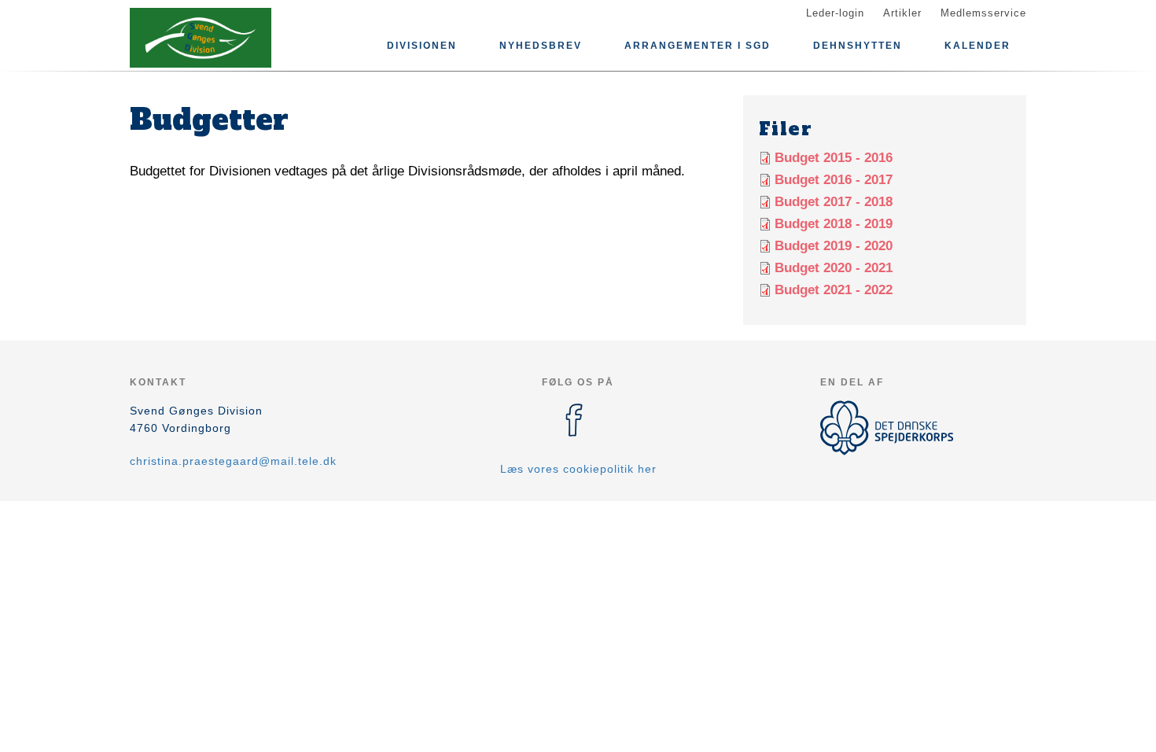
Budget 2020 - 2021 (834, 267)
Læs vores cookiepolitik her (578, 469)
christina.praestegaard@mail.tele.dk (233, 461)
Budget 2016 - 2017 (834, 179)
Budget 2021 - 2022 (834, 289)
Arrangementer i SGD (697, 45)
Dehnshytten (857, 45)
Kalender (977, 45)
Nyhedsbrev (540, 45)
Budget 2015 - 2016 (834, 157)
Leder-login (835, 13)
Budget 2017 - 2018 (834, 201)
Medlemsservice (983, 13)
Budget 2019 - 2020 (834, 245)
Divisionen (422, 45)
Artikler (902, 13)
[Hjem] (200, 38)
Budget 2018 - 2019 (834, 223)
